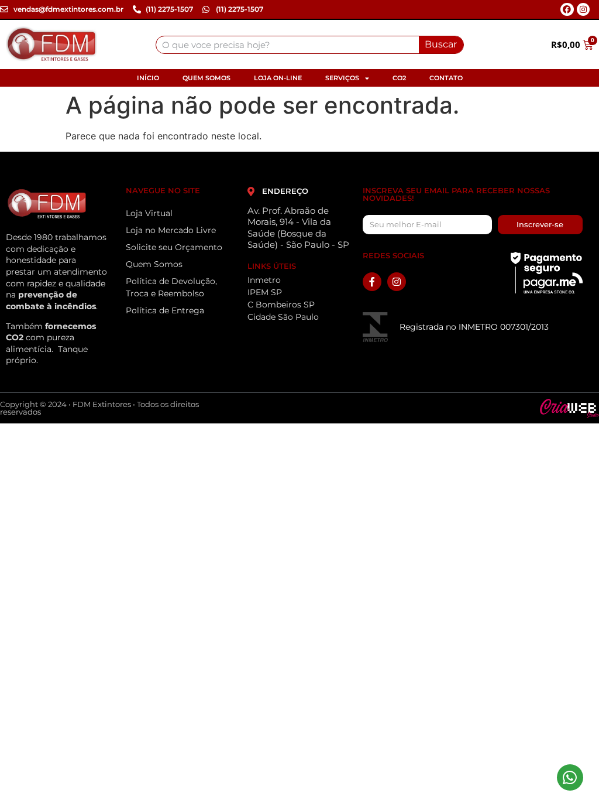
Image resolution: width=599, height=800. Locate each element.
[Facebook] (566, 9)
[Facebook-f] (372, 281)
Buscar (441, 44)
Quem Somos (206, 78)
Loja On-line (278, 78)
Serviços (342, 78)
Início (148, 78)
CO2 (399, 78)
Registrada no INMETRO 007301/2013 (474, 327)
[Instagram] (583, 9)
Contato (446, 78)
